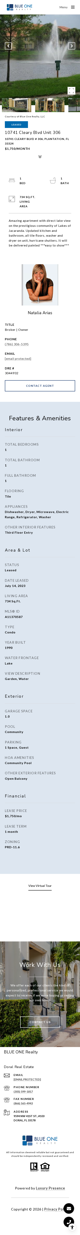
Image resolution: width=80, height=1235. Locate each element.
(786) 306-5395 (17, 344)
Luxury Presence (50, 1188)
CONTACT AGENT (40, 385)
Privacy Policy (56, 1209)
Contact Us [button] (40, 1022)
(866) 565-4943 (23, 1103)
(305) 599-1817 (23, 1091)
